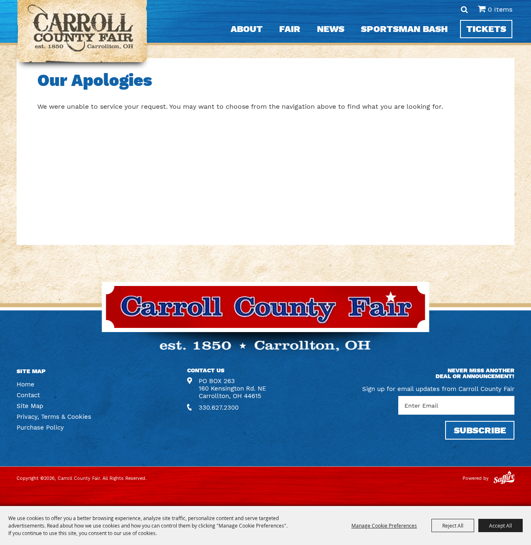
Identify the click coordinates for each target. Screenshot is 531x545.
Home (25, 384)
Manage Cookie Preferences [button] (384, 525)
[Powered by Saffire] (504, 478)
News (330, 29)
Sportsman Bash (404, 29)
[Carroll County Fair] (82, 35)
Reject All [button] (452, 525)
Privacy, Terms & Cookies (54, 416)
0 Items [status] (500, 9)
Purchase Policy (40, 427)
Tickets (486, 29)
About (247, 29)
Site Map (30, 406)
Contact (28, 395)
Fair (289, 29)
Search (464, 9)
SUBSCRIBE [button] (480, 430)
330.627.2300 (219, 407)
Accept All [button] (500, 525)
